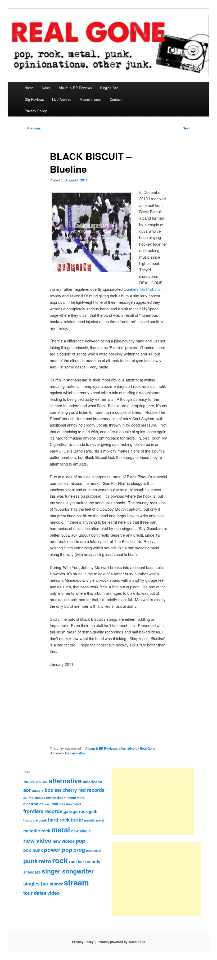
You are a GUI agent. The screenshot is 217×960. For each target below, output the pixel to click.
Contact (116, 99)
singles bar (35, 883)
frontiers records (42, 811)
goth (93, 811)
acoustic (42, 782)
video (53, 892)
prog (79, 849)
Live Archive (61, 99)
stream (76, 882)
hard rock (59, 819)
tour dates (34, 892)
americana (92, 782)
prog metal (93, 850)
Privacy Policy (36, 110)
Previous (32, 128)
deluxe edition (45, 797)
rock (60, 860)
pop (80, 840)
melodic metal (94, 820)
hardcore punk (35, 820)
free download (70, 804)
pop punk (33, 850)
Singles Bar (109, 87)
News (46, 87)
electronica (33, 803)
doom (61, 797)
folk (55, 803)
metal (60, 829)
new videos (64, 841)
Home (29, 87)
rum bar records (84, 862)
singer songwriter (68, 871)
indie (77, 819)
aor (27, 790)
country (28, 798)
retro (45, 861)
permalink (77, 753)
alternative (127, 748)
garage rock (76, 811)
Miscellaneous (91, 99)
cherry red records (83, 790)
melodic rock (36, 830)
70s (26, 782)
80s (32, 782)
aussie (38, 790)
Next (188, 128)
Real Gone (147, 748)
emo (48, 804)
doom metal (76, 797)
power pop (58, 849)
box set (53, 790)
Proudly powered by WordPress (121, 941)
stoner (56, 883)
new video (37, 840)
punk (30, 860)
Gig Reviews (34, 99)
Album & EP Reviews (75, 87)
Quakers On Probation (143, 289)
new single (81, 830)
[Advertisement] (153, 801)
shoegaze (32, 872)
